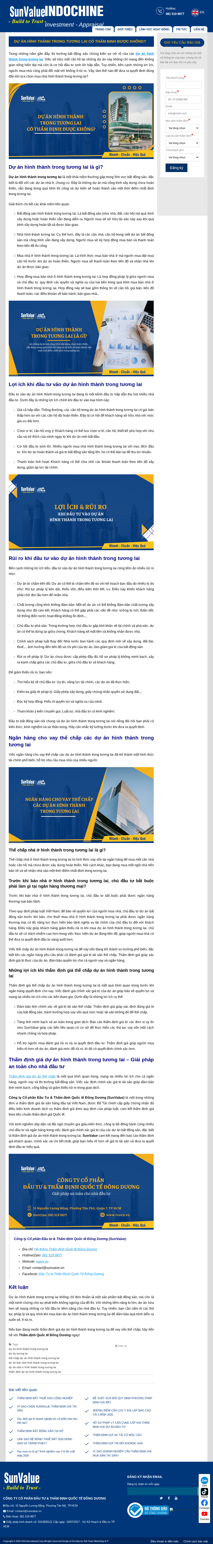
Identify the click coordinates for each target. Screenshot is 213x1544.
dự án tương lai (18, 1353)
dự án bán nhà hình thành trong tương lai (33, 1362)
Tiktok (204, 1496)
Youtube (204, 1519)
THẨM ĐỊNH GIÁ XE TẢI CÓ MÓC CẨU (117, 1435)
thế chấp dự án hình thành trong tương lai (34, 1358)
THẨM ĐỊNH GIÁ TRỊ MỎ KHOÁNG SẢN (118, 1443)
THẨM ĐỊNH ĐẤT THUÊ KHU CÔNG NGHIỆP (45, 1398)
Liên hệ (199, 29)
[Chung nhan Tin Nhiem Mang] (189, 1512)
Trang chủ (103, 29)
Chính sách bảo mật (195, 1541)
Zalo (204, 1485)
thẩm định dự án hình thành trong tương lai (35, 1371)
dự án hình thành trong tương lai (28, 1349)
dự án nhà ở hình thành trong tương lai (32, 1367)
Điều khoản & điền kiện (164, 1541)
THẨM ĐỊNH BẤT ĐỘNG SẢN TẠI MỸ (40, 1431)
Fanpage (204, 1508)
